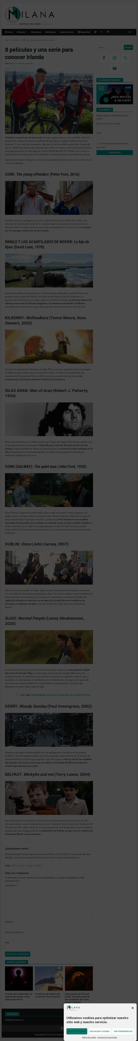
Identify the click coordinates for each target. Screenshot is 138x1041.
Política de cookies (89, 1037)
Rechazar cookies (100, 1031)
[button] (132, 1008)
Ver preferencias (123, 1031)
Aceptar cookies (77, 1031)
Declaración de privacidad (107, 1037)
